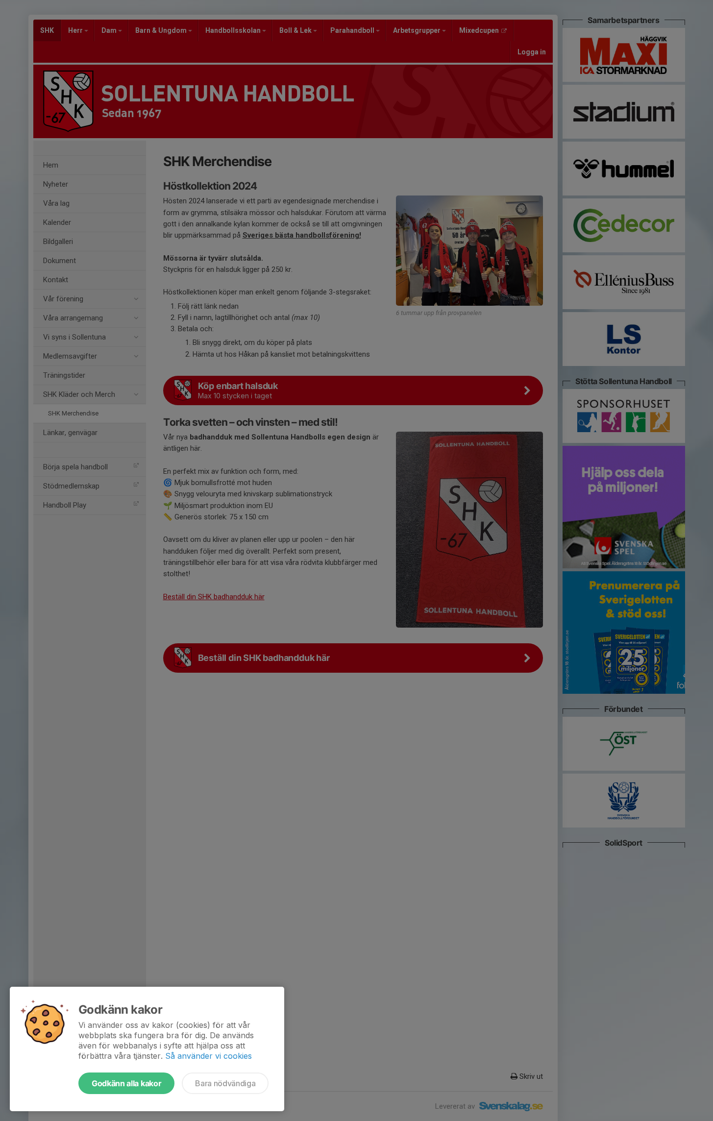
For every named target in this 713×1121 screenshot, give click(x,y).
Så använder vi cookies (208, 1056)
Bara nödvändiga (225, 1083)
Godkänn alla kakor (126, 1083)
